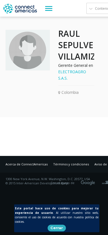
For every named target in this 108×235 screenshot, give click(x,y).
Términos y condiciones (71, 164)
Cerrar (56, 228)
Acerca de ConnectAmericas (27, 164)
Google (89, 181)
